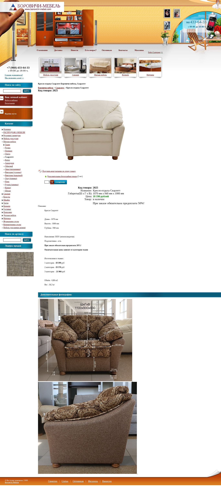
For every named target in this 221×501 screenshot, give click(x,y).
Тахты (5, 203)
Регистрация (10, 103)
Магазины (139, 50)
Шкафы (6, 200)
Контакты (123, 50)
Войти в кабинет (11, 100)
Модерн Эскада (17, 277)
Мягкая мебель (9, 141)
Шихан (8, 191)
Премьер (8, 151)
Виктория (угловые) (13, 172)
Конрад (8, 188)
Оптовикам (107, 50)
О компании (42, 50)
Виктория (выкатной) (13, 175)
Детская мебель (9, 215)
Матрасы (7, 218)
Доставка (58, 50)
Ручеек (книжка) (11, 184)
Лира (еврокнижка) (13, 169)
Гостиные (7, 209)
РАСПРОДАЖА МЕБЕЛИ (14, 132)
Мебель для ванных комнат (14, 227)
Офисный (9, 166)
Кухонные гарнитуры (12, 135)
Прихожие (7, 212)
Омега (7, 154)
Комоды (6, 197)
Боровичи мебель (45, 88)
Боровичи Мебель (12, 482)
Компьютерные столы (12, 224)
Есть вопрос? (90, 50)
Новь (7, 181)
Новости (74, 50)
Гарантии (52, 481)
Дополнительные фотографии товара (62, 176)
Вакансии (107, 481)
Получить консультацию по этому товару (59, 171)
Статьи (65, 481)
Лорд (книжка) (11, 178)
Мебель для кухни (10, 138)
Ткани (7, 145)
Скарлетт (60, 88)
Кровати (6, 206)
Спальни (6, 194)
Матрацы (150, 75)
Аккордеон (9, 163)
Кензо (7, 160)
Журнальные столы (11, 221)
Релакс (8, 148)
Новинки (7, 129)
